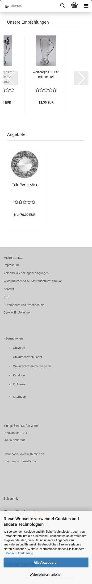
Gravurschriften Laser (27, 357)
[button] (11, 78)
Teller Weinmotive (24, 184)
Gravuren (19, 347)
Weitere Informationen (46, 574)
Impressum (11, 265)
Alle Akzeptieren (46, 562)
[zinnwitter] (12, 6)
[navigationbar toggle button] (86, 6)
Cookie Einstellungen (17, 312)
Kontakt (9, 289)
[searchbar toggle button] (62, 6)
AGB (6, 297)
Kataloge (19, 375)
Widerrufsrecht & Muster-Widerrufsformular (33, 281)
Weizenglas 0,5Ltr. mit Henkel (46, 74)
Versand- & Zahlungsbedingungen (26, 273)
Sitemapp (19, 396)
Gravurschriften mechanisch (32, 366)
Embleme (19, 384)
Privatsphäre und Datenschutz (24, 305)
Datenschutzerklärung (18, 553)
